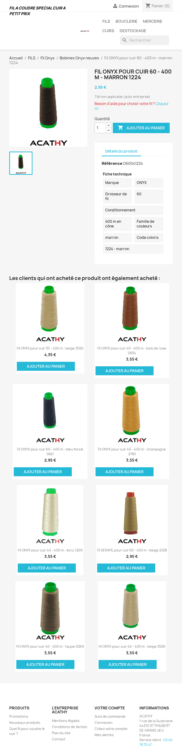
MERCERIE (152, 21)
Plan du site (61, 733)
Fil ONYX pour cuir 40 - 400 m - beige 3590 (132, 646)
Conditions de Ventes (69, 727)
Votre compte (110, 708)
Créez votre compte (111, 728)
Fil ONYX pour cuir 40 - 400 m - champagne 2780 (132, 451)
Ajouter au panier (141, 128)
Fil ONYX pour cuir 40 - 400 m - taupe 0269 (50, 646)
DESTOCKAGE (133, 30)
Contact (58, 739)
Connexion (104, 722)
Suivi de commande (110, 716)
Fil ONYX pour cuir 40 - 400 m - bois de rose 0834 (131, 350)
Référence (112, 163)
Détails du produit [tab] (121, 151)
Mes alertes (104, 735)
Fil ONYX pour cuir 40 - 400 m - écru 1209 (50, 550)
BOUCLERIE (126, 21)
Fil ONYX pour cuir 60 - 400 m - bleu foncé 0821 (50, 451)
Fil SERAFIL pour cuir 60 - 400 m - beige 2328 (132, 550)
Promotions (18, 716)
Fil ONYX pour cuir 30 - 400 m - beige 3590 (50, 348)
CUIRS (108, 30)
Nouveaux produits (24, 722)
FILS (106, 21)
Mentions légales (66, 720)
